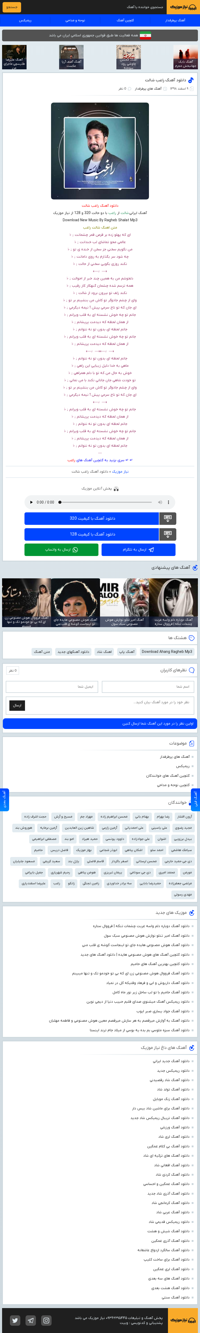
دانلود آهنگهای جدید (73, 651)
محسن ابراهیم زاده (114, 816)
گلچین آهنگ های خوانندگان (168, 775)
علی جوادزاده (141, 839)
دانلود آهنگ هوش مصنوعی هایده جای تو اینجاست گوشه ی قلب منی (136, 945)
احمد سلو (156, 850)
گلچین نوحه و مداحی (173, 785)
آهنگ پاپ (126, 651)
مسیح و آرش (63, 816)
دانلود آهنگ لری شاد (174, 1136)
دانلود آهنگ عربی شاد (173, 1212)
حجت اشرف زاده (35, 816)
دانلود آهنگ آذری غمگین (170, 1240)
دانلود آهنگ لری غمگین (171, 1269)
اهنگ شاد (104, 651)
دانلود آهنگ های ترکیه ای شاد (166, 1155)
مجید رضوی (183, 828)
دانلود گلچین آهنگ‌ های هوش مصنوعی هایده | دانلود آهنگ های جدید (135, 954)
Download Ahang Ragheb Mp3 (167, 651)
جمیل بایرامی (34, 872)
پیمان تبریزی (113, 872)
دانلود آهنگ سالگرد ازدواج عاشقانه (164, 1250)
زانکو (71, 883)
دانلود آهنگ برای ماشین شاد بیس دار (161, 1108)
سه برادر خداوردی (119, 883)
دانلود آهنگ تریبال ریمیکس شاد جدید (160, 1118)
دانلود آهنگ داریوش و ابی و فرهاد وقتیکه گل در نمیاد (148, 983)
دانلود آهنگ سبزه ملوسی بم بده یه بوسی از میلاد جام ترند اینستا (140, 1030)
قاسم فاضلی (95, 861)
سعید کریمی (51, 861)
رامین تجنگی (91, 883)
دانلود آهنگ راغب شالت (165, 80)
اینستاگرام (46, 1320)
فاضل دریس (59, 850)
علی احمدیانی (134, 828)
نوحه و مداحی (75, 20)
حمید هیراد (90, 839)
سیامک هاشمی (181, 850)
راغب (71, 460)
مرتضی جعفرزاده (180, 883)
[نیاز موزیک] (183, 7)
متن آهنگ (42, 651)
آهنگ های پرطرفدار (148, 88)
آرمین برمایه (48, 828)
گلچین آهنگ (125, 20)
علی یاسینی (159, 828)
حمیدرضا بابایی (150, 883)
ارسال (17, 705)
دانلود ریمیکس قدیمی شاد (169, 1222)
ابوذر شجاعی (108, 850)
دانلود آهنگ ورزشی (175, 1127)
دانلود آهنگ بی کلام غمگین (168, 1146)
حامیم (38, 850)
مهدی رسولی (183, 894)
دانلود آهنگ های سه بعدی (169, 1278)
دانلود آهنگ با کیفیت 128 (92, 534)
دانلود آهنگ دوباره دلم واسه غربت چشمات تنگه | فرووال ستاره (141, 926)
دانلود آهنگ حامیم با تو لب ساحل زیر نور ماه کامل (151, 992)
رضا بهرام (163, 816)
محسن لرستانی (146, 861)
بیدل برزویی (183, 839)
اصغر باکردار (119, 861)
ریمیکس (25, 20)
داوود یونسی (114, 839)
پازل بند (73, 861)
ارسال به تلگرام (134, 549)
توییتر (15, 1320)
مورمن (187, 872)
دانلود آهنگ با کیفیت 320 (92, 518)
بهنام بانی (142, 816)
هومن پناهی (87, 872)
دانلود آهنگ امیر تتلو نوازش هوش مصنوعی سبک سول (147, 935)
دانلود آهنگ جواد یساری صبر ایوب (163, 1011)
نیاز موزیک (120, 471)
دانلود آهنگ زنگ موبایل (171, 1099)
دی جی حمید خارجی (178, 861)
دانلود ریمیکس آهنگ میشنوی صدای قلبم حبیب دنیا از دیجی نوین (138, 1001)
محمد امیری (167, 872)
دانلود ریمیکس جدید (173, 1070)
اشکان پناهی (133, 850)
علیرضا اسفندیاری (34, 883)
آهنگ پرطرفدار (175, 20)
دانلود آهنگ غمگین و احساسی (166, 1184)
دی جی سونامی (140, 872)
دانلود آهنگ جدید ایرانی (171, 1061)
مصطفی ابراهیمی (44, 839)
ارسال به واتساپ (58, 549)
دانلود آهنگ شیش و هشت (168, 1231)
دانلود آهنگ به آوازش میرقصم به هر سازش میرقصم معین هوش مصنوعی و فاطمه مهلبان (119, 1020)
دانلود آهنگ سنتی (176, 1297)
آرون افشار (184, 816)
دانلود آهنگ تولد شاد (173, 1089)
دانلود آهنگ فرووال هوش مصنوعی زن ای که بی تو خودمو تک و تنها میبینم (131, 973)
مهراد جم (86, 816)
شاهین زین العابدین (79, 828)
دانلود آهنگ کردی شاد (173, 1174)
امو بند (69, 839)
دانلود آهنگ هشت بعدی (170, 1288)
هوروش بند (23, 828)
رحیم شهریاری (60, 872)
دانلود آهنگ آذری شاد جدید (168, 1193)
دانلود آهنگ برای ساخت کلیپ (167, 1259)
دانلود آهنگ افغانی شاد (172, 1165)
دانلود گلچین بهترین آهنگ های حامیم (160, 964)
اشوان (162, 839)
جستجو (11, 7)
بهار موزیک (84, 850)
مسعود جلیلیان (24, 861)
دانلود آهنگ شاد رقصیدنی (170, 1080)
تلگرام (31, 1320)
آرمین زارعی (109, 828)
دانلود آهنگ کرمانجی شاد (171, 1203)
